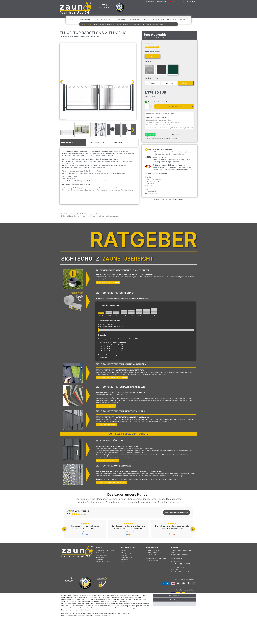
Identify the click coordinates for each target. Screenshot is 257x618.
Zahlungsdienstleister (106, 613)
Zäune (72, 20)
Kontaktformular (176, 558)
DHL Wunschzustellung (72, 615)
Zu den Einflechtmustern (106, 424)
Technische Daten (95, 142)
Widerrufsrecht (126, 555)
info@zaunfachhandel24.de (181, 555)
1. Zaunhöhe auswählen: (109, 305)
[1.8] (146, 311)
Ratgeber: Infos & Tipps (103, 562)
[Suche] (178, 1)
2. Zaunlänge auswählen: (109, 320)
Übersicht (138, 258)
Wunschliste (176, 134)
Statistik (79, 613)
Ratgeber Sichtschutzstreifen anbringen (111, 377)
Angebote (184, 20)
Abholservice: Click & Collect (105, 550)
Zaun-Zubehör (157, 20)
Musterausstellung (101, 555)
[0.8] (108, 312)
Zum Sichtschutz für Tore (106, 460)
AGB (122, 562)
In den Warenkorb (173, 106)
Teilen (151, 134)
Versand (123, 550)
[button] (64, 529)
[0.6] (101, 313)
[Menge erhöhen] (150, 105)
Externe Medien (124, 613)
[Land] (170, 1)
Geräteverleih (100, 553)
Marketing (90, 613)
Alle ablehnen (174, 600)
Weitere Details (121, 142)
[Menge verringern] (150, 107)
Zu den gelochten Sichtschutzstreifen (110, 482)
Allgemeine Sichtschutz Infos (107, 282)
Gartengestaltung (137, 20)
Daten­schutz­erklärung (82, 610)
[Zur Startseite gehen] (83, 24)
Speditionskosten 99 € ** (157, 118)
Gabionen (121, 20)
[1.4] (131, 312)
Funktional (89, 615)
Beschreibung (67, 142)
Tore (95, 20)
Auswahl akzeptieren (174, 604)
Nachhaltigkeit (100, 557)
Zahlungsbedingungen (128, 553)
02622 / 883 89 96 (184, 550)
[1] (116, 312)
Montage (171, 20)
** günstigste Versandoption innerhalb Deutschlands (161, 138)
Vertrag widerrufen (127, 557)
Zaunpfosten (84, 20)
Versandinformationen (183, 169)
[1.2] (123, 312)
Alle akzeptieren (174, 596)
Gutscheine (99, 559)
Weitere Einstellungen (102, 615)
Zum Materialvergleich (105, 406)
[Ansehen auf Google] (85, 534)
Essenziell (67, 613)
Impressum (124, 559)
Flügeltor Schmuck (98, 24)
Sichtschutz (107, 20)
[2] (153, 311)
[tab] (73, 142)
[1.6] (138, 311)
